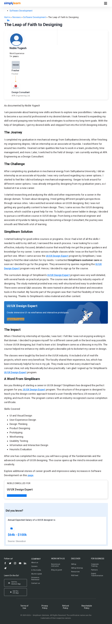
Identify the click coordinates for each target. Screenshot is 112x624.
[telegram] (5, 568)
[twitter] (10, 563)
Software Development (21, 10)
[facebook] (5, 563)
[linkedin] (25, 563)
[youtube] (20, 563)
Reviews (16, 17)
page (30, 475)
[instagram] (15, 563)
